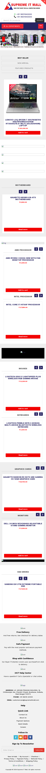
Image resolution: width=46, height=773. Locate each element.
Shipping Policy (32, 761)
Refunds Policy (36, 759)
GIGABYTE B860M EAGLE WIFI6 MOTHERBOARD (23, 198)
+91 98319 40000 (23, 697)
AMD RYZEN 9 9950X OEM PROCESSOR (23, 258)
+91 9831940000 (24, 14)
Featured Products (24, 68)
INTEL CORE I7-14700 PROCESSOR (23, 305)
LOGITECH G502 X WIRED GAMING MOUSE (23, 377)
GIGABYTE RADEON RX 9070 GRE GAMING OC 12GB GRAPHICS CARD (23, 478)
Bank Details (23, 724)
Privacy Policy (9, 759)
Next (42, 39)
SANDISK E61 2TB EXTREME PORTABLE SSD (23, 585)
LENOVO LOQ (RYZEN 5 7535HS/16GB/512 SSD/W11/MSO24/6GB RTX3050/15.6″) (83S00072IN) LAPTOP (23, 123)
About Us (23, 718)
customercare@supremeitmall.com (23, 700)
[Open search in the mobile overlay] (23, 20)
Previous (3, 39)
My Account (24, 756)
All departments (12, 26)
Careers (23, 727)
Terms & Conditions (15, 761)
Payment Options (23, 721)
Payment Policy (22, 759)
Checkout (34, 756)
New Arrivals (12, 756)
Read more (23, 229)
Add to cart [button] (23, 133)
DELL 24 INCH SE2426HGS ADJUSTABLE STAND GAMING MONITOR (23, 524)
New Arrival (23, 63)
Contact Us (23, 714)
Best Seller (23, 58)
